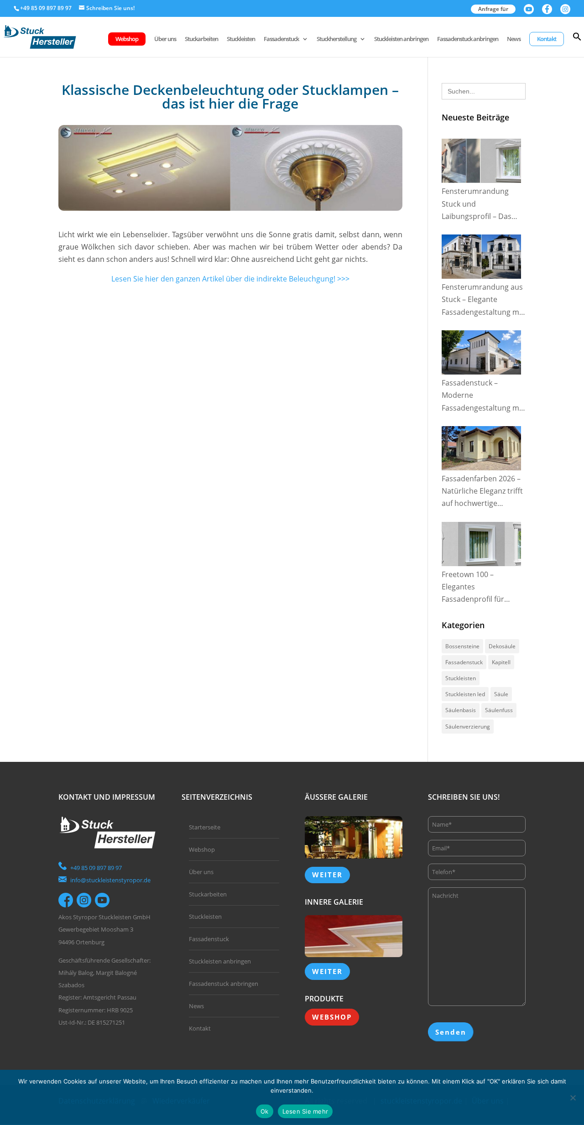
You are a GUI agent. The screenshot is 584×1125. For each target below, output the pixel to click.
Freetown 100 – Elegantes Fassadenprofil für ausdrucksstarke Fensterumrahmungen (481, 587)
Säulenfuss (499, 710)
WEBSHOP (332, 1016)
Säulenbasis (460, 710)
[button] (577, 44)
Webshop (126, 39)
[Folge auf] (65, 900)
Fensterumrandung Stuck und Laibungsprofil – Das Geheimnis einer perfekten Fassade (476, 204)
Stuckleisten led (465, 694)
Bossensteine (462, 646)
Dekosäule (502, 646)
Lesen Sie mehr (305, 1111)
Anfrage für (493, 9)
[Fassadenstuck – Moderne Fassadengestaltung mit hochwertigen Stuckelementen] (481, 352)
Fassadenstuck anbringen (467, 39)
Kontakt (546, 39)
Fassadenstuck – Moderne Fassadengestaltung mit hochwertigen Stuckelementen (483, 396)
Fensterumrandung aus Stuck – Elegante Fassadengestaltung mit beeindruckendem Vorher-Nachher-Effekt (483, 300)
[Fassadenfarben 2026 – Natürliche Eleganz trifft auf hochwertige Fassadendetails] (481, 448)
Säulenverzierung (467, 726)
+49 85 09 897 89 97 (96, 868)
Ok (265, 1111)
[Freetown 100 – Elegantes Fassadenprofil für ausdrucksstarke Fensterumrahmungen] (481, 544)
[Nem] (572, 1097)
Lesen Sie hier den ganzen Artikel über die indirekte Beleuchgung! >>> (230, 279)
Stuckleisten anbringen (401, 39)
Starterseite (204, 827)
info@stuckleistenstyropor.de (110, 880)
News (514, 39)
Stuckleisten (241, 39)
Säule (501, 694)
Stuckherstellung (336, 39)
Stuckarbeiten (201, 39)
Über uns (165, 39)
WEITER (327, 874)
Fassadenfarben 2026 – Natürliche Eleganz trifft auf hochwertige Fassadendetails (482, 492)
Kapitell (501, 662)
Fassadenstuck (281, 39)
